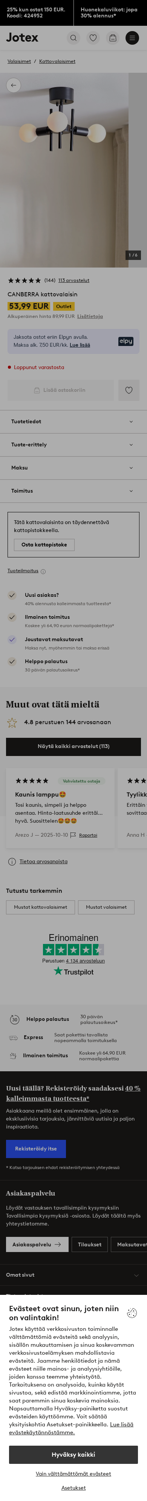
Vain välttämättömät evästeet (73, 1474)
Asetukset (73, 1488)
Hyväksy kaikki (73, 1454)
